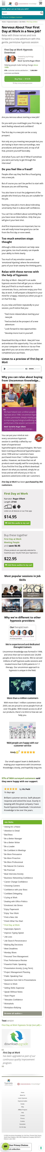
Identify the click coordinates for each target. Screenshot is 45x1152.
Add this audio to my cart (18, 523)
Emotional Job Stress (13, 905)
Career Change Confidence (16, 882)
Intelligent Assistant (15, 17)
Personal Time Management (16, 956)
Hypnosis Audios (22, 1101)
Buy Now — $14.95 (22, 79)
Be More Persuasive (13, 854)
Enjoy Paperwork (11, 909)
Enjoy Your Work (11, 913)
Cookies (22, 1121)
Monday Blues (10, 952)
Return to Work (10, 984)
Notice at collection (11, 1149)
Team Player (9, 996)
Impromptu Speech (12, 929)
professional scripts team (21, 636)
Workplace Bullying (12, 1007)
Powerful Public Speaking (15, 964)
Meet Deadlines (11, 949)
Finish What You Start (13, 921)
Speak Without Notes (13, 992)
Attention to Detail (12, 831)
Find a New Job (11, 917)
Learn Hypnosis (22, 1098)
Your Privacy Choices (18, 1145)
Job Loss (8, 937)
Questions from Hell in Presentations (20, 980)
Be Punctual (9, 870)
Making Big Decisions (13, 945)
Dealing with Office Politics (15, 901)
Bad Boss (8, 835)
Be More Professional (13, 862)
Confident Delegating (13, 894)
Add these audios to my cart (19, 565)
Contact (22, 1115)
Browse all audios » (13, 1013)
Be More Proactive (12, 858)
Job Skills (8, 822)
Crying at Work (10, 897)
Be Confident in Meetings (15, 850)
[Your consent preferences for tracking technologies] (41, 1148)
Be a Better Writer (12, 842)
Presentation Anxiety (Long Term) (18, 968)
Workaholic (9, 1004)
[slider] (15, 369)
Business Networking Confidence (18, 878)
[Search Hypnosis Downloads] (41, 13)
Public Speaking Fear (13, 976)
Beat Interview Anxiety (14, 874)
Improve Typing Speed (14, 933)
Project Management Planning (17, 972)
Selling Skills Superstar (14, 988)
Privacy (22, 1118)
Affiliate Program (22, 1109)
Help (22, 1112)
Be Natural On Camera (14, 866)
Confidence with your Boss (15, 890)
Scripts (22, 1104)
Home (22, 1092)
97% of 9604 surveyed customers (18, 778)
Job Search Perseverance (15, 941)
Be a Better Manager (13, 839)
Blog (22, 1107)
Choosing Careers (12, 886)
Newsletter (23, 1124)
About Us (22, 1095)
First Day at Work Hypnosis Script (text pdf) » (21, 1025)
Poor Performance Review (15, 960)
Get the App (22, 1127)
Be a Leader (9, 846)
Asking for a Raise (12, 827)
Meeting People (11, 542)
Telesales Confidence (13, 1000)
